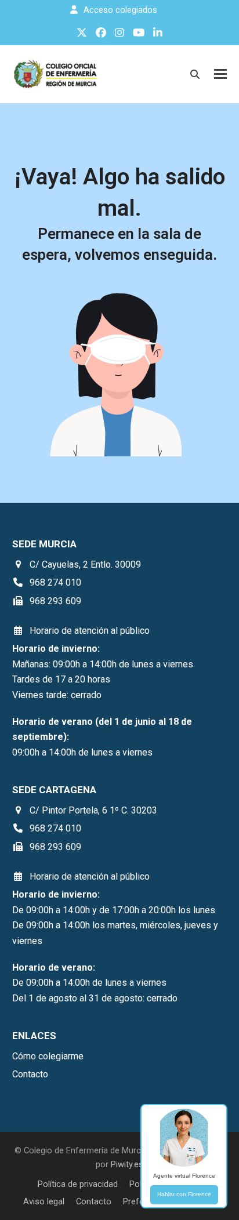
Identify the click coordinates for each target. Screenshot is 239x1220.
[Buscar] (195, 74)
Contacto (93, 1201)
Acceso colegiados (120, 10)
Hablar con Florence (184, 1194)
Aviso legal (43, 1201)
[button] (220, 74)
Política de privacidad (78, 1184)
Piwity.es (127, 1164)
